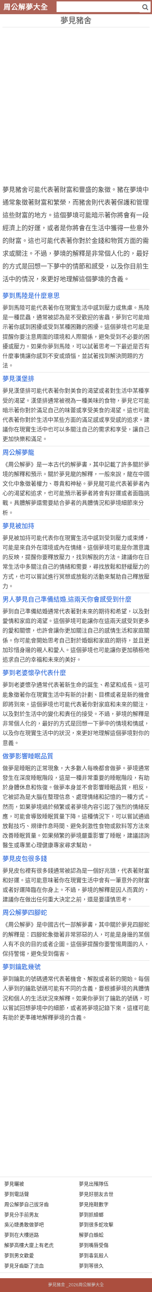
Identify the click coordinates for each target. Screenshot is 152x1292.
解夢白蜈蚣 (91, 1235)
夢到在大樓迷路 (21, 1235)
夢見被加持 (18, 526)
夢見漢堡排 (18, 378)
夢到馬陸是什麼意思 (31, 295)
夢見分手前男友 (21, 1215)
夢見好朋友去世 (96, 1194)
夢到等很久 (91, 1266)
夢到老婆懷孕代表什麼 (34, 673)
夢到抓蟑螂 (91, 1215)
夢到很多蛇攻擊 (96, 1224)
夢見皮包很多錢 (24, 858)
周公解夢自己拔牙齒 (26, 1204)
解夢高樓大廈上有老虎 (29, 1245)
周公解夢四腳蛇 (24, 912)
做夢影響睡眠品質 (27, 756)
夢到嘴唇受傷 (94, 1245)
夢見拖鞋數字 (94, 1204)
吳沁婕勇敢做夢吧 (24, 1224)
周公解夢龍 (18, 452)
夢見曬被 (14, 1184)
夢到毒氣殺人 (94, 1255)
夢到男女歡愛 (19, 1255)
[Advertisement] (76, 103)
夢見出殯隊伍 (94, 1184)
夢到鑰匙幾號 (21, 967)
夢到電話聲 (16, 1194)
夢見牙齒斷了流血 (24, 1266)
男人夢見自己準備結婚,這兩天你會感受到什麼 (66, 599)
